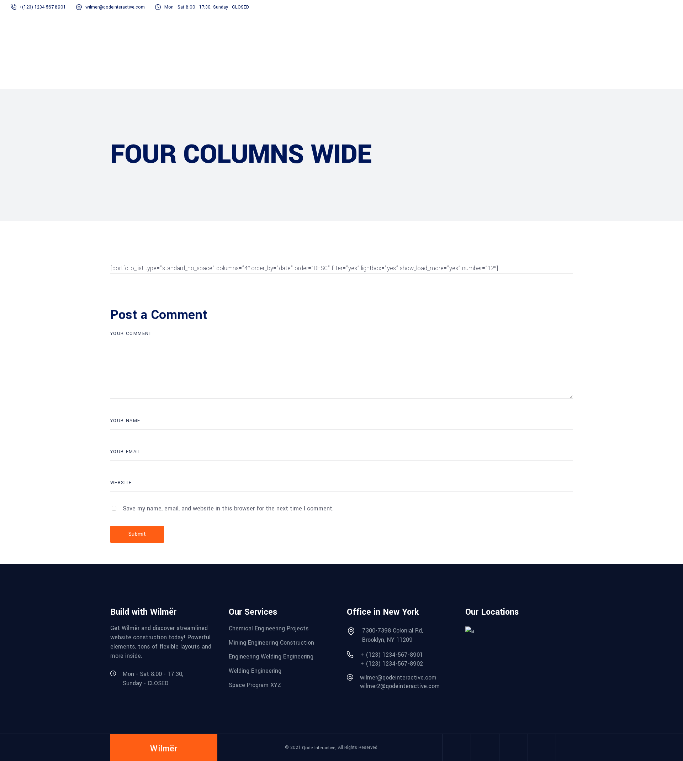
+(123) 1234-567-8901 (42, 7)
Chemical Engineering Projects (269, 628)
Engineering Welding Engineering (271, 656)
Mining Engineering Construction (271, 642)
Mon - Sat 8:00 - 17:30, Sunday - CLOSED (206, 7)
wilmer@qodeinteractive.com (115, 7)
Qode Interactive (318, 748)
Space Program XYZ (255, 685)
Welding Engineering (255, 671)
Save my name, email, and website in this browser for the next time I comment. (228, 508)
